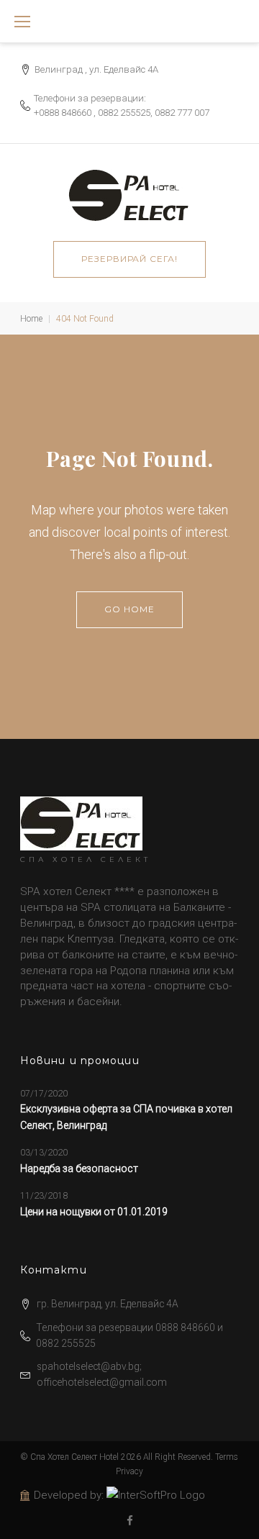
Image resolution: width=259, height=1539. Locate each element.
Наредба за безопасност (79, 1168)
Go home (129, 609)
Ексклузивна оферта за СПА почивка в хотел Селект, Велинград (126, 1116)
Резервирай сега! (129, 258)
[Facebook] (130, 1521)
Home (31, 319)
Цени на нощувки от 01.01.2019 (94, 1211)
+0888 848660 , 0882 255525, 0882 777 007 (121, 112)
